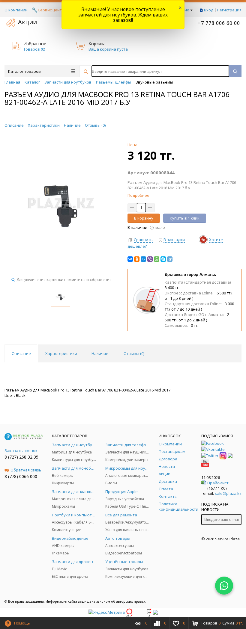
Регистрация (229, 10)
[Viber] (150, 259)
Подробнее (138, 195)
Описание (14, 125)
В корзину (143, 218)
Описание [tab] (21, 353)
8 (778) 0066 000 (20, 476)
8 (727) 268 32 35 (21, 457)
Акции (27, 22)
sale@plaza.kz (228, 493)
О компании (16, 10)
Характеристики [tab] (61, 353)
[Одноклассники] (137, 259)
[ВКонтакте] (130, 259)
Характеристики (44, 125)
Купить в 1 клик (185, 218)
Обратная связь (25, 470)
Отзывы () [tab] (134, 353)
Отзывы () (95, 125)
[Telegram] (169, 259)
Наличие (72, 125)
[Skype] (163, 259)
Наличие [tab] (100, 353)
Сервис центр (51, 10)
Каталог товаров (24, 71)
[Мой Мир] (143, 259)
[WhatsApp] (156, 259)
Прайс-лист (218, 483)
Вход (208, 10)
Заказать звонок (21, 450)
